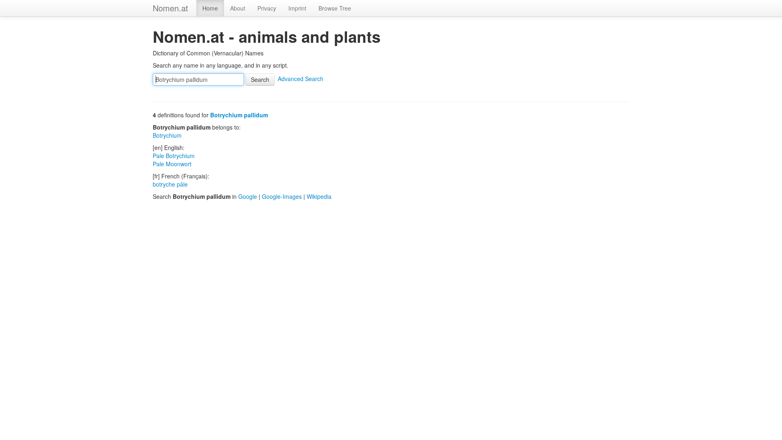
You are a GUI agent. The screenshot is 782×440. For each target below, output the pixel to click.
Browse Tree (335, 8)
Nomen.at (170, 8)
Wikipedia (319, 196)
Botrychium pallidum (239, 115)
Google (247, 196)
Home (210, 8)
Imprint (297, 8)
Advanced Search (300, 79)
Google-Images (282, 196)
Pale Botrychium (174, 156)
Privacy (266, 8)
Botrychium (167, 135)
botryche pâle (170, 184)
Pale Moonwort (172, 164)
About (237, 8)
